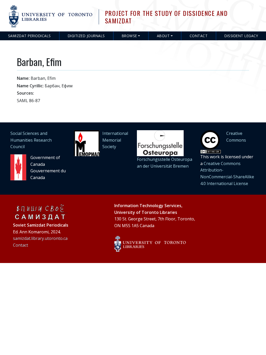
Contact (199, 35)
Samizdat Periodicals (29, 35)
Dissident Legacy (241, 35)
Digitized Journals (86, 35)
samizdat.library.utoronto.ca (40, 238)
